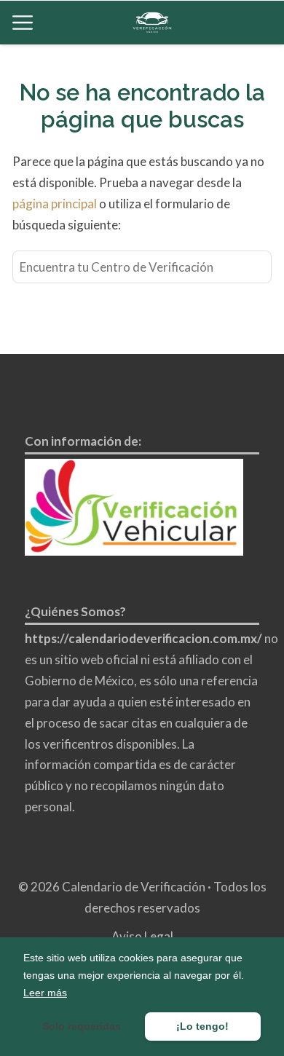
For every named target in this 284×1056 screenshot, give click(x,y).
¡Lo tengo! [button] (202, 1026)
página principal (55, 203)
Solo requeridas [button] (81, 1026)
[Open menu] (22, 22)
